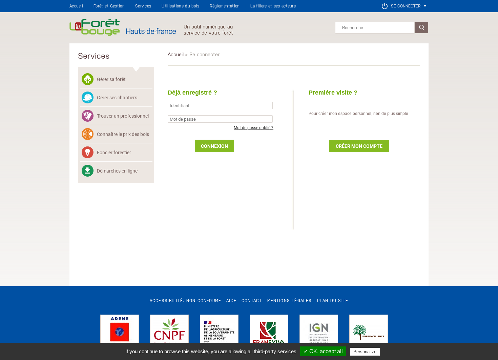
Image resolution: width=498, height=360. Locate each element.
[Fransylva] (269, 334)
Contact (252, 300)
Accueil (76, 6)
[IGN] (319, 334)
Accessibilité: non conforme (185, 300)
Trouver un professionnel (123, 116)
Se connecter (405, 6)
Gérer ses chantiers (117, 97)
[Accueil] (94, 28)
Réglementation (225, 6)
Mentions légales (289, 300)
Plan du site (332, 300)
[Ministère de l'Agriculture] (219, 334)
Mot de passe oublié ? (253, 127)
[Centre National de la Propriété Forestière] (169, 334)
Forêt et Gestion (109, 6)
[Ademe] (120, 334)
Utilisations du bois (180, 6)
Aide (231, 300)
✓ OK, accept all (323, 351)
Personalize (364, 351)
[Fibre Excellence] (369, 334)
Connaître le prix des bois (123, 134)
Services (143, 6)
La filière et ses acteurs (273, 6)
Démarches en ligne (117, 170)
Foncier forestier (114, 152)
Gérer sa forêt (111, 79)
